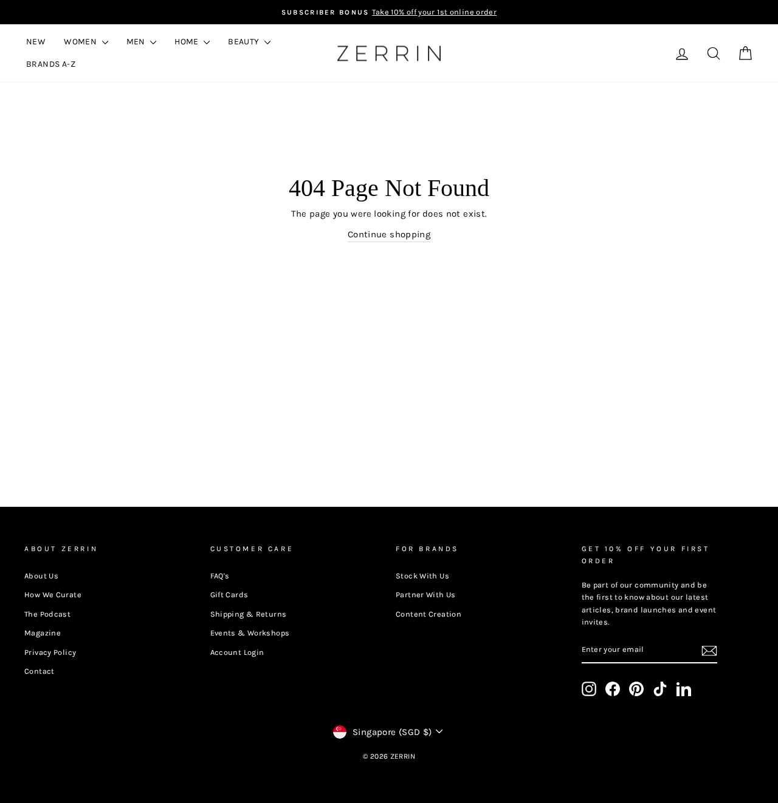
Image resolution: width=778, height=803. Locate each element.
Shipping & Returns (248, 613)
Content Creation (428, 613)
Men (137, 41)
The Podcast (47, 613)
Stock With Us (422, 575)
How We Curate (52, 594)
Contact (39, 671)
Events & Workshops (250, 632)
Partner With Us (426, 594)
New (36, 41)
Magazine (42, 632)
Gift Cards (229, 594)
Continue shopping (389, 234)
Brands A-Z (50, 64)
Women (81, 41)
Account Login (237, 652)
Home (187, 41)
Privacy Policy (50, 652)
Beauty (244, 41)
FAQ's (220, 575)
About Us (41, 575)
